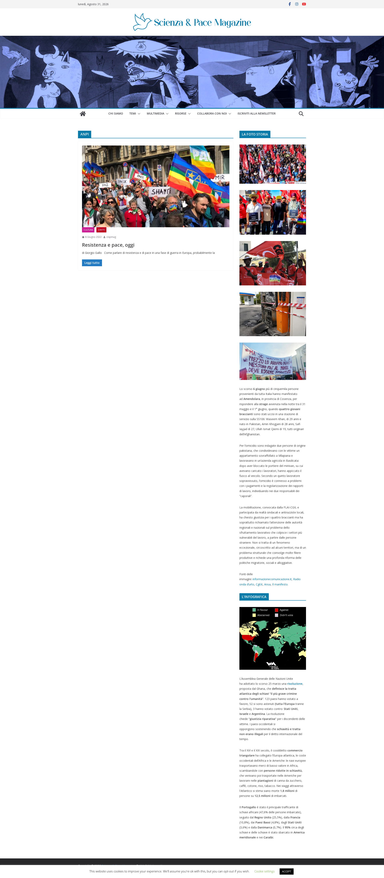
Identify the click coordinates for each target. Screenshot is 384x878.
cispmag (111, 237)
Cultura (88, 229)
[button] (138, 114)
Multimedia (155, 113)
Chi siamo (115, 113)
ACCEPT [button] (286, 871)
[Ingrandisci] (301, 150)
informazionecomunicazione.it (272, 579)
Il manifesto (280, 584)
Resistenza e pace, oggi (108, 244)
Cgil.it (259, 584)
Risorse (180, 113)
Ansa (267, 584)
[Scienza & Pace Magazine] (83, 114)
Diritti (101, 229)
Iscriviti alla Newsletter (257, 113)
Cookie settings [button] (264, 871)
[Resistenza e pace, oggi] (155, 186)
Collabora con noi (212, 113)
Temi (132, 113)
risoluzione (294, 684)
